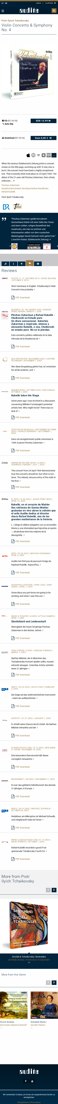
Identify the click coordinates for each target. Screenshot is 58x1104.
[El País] (5, 499)
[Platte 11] (5, 278)
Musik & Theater (20, 616)
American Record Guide (24, 463)
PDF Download (22, 297)
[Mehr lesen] (34, 289)
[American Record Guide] (5, 462)
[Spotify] (33, 155)
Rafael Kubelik (8, 191)
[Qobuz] (49, 155)
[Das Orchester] (5, 359)
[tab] (5, 263)
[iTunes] (43, 155)
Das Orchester (19, 359)
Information (35, 1102)
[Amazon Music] (38, 155)
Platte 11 (16, 278)
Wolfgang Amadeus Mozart (13, 1025)
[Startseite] (29, 10)
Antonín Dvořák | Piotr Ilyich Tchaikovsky (29, 960)
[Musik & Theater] (5, 615)
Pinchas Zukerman (10, 185)
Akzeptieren (23, 1102)
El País (15, 499)
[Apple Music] (28, 155)
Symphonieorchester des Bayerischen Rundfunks (25, 188)
